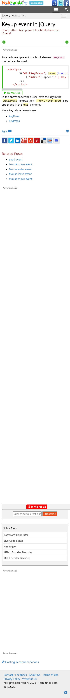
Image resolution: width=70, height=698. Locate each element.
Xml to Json (10, 546)
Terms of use (50, 675)
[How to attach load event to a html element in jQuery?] (67, 42)
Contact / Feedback (15, 675)
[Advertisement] (35, 348)
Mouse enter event (20, 169)
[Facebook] (66, 3)
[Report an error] (67, 131)
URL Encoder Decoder (17, 558)
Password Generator (16, 535)
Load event (15, 159)
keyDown (14, 116)
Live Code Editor (13, 540)
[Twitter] (60, 3)
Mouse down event (20, 164)
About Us (34, 675)
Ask (4, 131)
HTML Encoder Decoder (18, 552)
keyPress (14, 121)
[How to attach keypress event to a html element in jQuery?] (4, 42)
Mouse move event (20, 179)
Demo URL (13, 93)
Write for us (38, 506)
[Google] (55, 3)
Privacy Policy (12, 678)
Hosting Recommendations (21, 662)
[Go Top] (65, 693)
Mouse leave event (20, 174)
